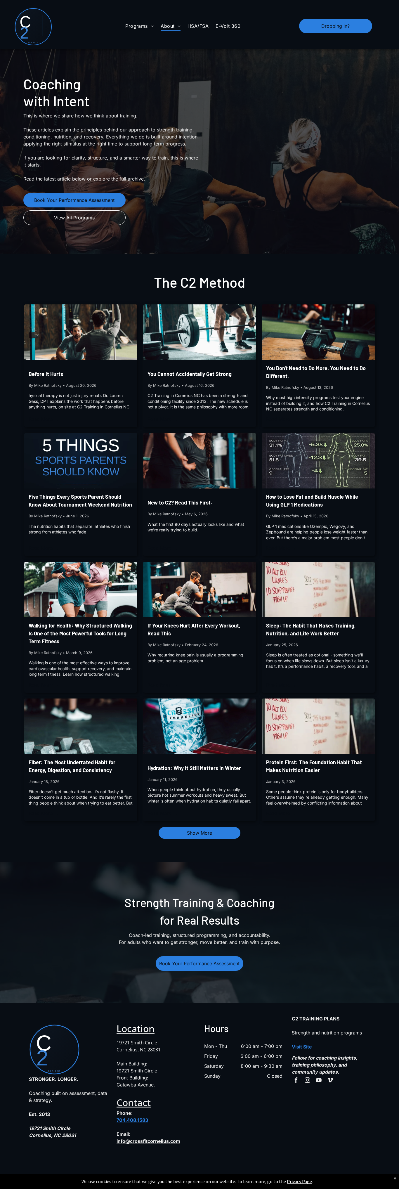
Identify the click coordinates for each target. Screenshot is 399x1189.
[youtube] (319, 1081)
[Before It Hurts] (80, 332)
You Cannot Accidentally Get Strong (190, 374)
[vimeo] (330, 1081)
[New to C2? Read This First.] (199, 460)
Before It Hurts (46, 374)
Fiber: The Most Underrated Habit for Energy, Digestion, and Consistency (72, 766)
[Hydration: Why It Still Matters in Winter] (199, 726)
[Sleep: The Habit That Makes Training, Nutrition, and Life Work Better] (318, 589)
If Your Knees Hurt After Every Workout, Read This (194, 629)
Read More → (44, 419)
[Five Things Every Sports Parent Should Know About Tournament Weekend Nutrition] (80, 460)
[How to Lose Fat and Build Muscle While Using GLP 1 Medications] (318, 460)
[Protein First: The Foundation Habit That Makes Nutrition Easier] (318, 726)
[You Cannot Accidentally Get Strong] (199, 332)
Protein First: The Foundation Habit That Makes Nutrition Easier (314, 766)
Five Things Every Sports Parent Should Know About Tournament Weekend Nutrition (80, 500)
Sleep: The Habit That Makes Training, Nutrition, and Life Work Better (311, 629)
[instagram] (307, 1081)
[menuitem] (139, 26)
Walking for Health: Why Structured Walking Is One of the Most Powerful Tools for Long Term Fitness (80, 633)
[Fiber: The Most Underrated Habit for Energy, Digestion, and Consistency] (80, 726)
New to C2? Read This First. (180, 502)
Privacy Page (299, 1181)
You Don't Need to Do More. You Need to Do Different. (316, 372)
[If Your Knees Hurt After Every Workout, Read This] (199, 589)
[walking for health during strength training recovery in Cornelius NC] (80, 589)
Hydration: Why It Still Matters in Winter (194, 768)
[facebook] (296, 1081)
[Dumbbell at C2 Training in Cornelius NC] (318, 332)
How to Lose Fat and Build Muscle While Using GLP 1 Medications (312, 500)
